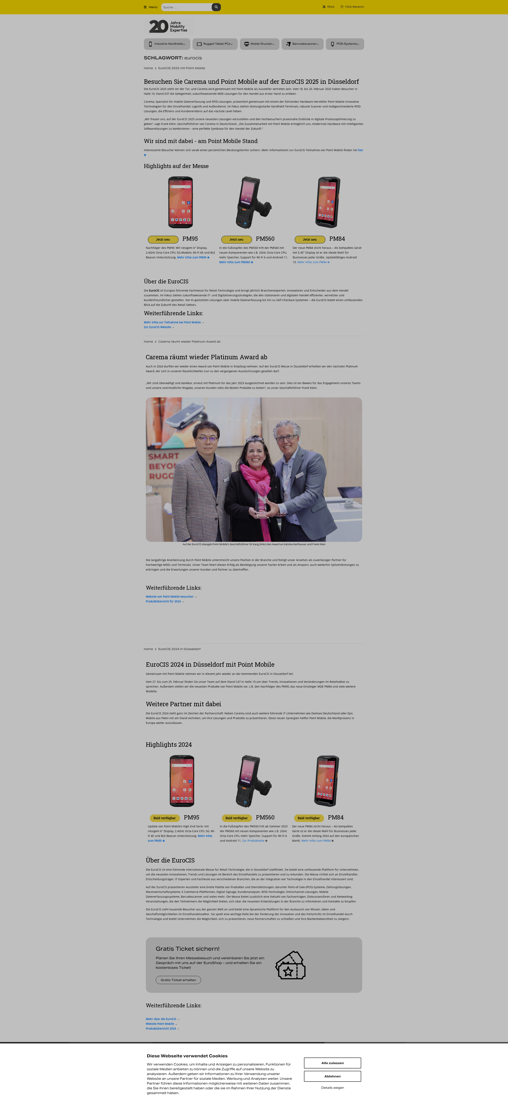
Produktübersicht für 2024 (163, 601)
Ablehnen (332, 1076)
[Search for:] (191, 7)
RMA (330, 7)
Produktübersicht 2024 (161, 1028)
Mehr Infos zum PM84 (317, 840)
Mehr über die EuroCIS (161, 1019)
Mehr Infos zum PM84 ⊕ (313, 262)
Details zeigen (332, 1088)
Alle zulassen (332, 1063)
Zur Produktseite (254, 840)
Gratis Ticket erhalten (178, 980)
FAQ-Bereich (354, 7)
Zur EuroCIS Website (157, 327)
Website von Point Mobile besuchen (169, 596)
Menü (152, 7)
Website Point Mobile (160, 1024)
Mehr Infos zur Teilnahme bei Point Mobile (172, 322)
